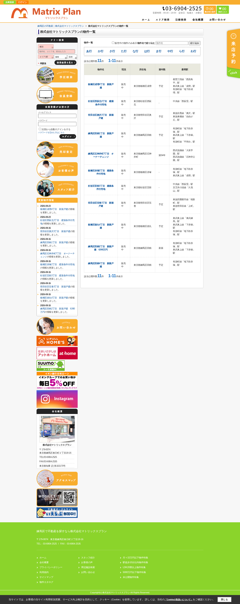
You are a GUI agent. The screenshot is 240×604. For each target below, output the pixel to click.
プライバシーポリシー (51, 567)
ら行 (181, 51)
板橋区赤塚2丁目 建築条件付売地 (57, 264)
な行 (135, 51)
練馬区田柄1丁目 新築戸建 (54, 242)
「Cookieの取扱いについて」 (179, 599)
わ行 (193, 51)
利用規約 (44, 572)
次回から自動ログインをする (56, 129)
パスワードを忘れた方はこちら (51, 132)
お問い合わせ (88, 572)
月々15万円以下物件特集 (135, 557)
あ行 (89, 51)
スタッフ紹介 (88, 557)
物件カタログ (46, 582)
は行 (147, 51)
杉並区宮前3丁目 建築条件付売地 (57, 275)
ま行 (158, 51)
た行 (124, 51)
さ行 (112, 51)
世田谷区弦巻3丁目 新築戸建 (55, 286)
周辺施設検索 (88, 567)
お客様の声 (87, 562)
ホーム (43, 557)
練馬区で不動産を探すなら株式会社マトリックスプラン (72, 531)
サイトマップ (46, 577)
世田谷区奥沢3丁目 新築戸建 (55, 231)
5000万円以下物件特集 (134, 572)
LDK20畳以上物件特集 (134, 567)
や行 (170, 51)
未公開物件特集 (131, 577)
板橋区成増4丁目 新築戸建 (54, 209)
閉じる (224, 599)
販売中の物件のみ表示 (126, 43)
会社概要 (44, 562)
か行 (100, 51)
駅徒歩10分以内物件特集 (135, 562)
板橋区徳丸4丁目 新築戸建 (54, 297)
